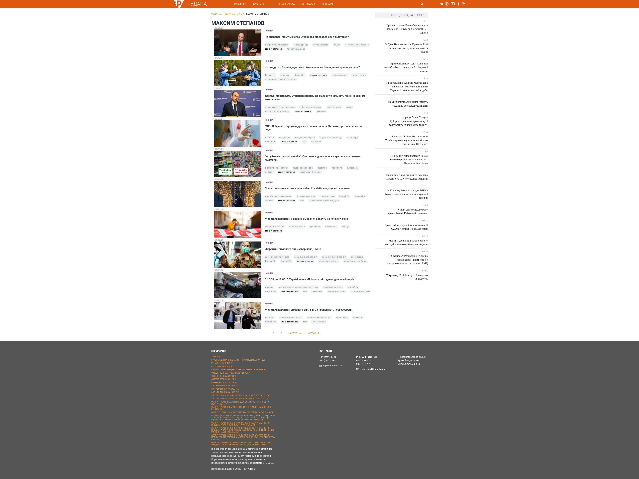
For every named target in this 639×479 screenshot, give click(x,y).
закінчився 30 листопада (277, 257)
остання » (314, 333)
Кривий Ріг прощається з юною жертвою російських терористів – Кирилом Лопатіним (409, 159)
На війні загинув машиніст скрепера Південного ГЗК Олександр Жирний (407, 176)
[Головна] (178, 7)
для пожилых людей (333, 287)
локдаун (269, 172)
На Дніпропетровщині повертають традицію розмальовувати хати (408, 103)
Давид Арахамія (320, 45)
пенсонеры (317, 291)
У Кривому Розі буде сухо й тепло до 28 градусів (407, 276)
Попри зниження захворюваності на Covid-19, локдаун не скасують (307, 188)
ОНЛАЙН (328, 4)
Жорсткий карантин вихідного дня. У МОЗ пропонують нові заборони (308, 309)
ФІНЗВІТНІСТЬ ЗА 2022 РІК (223, 379)
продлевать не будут (328, 261)
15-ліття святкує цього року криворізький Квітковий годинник (408, 211)
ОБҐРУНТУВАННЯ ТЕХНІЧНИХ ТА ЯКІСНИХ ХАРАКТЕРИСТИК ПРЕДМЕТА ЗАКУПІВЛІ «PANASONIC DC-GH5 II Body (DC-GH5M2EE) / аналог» (243, 437)
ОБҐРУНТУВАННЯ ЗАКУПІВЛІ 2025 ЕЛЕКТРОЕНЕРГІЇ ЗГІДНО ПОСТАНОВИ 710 (240, 403)
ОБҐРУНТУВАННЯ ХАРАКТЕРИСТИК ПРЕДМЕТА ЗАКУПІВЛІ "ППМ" (243, 412)
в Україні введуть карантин (278, 196)
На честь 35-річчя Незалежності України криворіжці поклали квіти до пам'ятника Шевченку (406, 140)
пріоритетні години (336, 291)
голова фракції (301, 45)
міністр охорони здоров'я (357, 45)
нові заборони (319, 322)
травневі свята (359, 75)
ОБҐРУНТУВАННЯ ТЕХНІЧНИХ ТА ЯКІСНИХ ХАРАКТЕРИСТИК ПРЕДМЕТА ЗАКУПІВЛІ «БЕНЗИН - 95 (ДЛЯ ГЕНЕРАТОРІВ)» (240, 443)
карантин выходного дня (334, 257)
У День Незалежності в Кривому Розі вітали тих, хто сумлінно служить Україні (406, 47)
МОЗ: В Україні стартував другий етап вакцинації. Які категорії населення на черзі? (313, 128)
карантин (284, 75)
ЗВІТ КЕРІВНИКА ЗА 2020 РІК (225, 389)
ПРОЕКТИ (258, 4)
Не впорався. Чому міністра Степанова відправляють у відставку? (307, 36)
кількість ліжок (334, 107)
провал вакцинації (296, 49)
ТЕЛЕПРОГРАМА (283, 4)
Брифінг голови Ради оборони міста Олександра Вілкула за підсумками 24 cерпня (406, 28)
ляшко (337, 45)
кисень (349, 107)
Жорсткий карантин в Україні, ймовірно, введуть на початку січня (306, 218)
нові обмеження (339, 75)
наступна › (295, 333)
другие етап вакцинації (331, 137)
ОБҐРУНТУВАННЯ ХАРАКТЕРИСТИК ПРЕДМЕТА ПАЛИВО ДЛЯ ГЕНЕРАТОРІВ (241, 408)
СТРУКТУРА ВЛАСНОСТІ (222, 366)
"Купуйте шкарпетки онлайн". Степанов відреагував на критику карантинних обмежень (313, 158)
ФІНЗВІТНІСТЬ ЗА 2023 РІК (223, 376)
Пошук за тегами (233, 13)
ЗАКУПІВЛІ (216, 357)
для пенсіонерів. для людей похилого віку (298, 287)
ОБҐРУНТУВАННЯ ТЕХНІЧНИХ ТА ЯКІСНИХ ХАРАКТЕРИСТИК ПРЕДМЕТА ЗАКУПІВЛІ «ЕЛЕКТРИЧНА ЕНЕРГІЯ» (240, 424)
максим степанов (273, 49)
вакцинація (284, 137)
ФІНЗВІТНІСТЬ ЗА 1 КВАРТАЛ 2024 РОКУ (230, 373)
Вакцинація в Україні (305, 137)
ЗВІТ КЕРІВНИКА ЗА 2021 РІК (225, 386)
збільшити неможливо (310, 107)
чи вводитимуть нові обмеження (281, 79)
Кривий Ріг (300, 75)
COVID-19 (269, 137)
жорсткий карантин (305, 196)
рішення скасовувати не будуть (324, 200)
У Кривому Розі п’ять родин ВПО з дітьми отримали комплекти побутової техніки (406, 194)
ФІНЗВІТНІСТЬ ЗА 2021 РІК (223, 382)
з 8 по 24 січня (327, 196)
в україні (269, 287)
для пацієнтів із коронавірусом (280, 107)
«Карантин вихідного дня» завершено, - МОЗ (293, 249)
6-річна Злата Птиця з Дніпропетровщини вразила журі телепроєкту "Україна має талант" (408, 120)
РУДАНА (197, 4)
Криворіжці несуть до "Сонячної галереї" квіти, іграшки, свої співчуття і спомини (405, 67)
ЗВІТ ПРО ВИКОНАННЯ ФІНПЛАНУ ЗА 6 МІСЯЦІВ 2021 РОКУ (239, 399)
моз (304, 142)
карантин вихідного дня (305, 257)
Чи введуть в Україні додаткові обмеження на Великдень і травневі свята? (312, 67)
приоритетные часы (360, 291)
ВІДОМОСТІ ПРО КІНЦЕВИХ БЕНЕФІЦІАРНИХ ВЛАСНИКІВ (238, 369)
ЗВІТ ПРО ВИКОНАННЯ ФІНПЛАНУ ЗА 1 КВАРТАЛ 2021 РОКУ (240, 395)
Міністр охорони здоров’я (277, 111)
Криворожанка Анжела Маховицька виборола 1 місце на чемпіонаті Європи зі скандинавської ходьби (407, 86)
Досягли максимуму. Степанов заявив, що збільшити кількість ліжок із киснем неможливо (315, 97)
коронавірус (352, 137)
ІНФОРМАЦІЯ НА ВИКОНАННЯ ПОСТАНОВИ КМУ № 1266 (238, 360)
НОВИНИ (239, 4)
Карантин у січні (297, 227)
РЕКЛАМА (308, 4)
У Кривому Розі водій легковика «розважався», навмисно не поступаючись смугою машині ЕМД (407, 259)
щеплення (316, 142)
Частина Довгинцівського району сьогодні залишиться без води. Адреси (406, 242)
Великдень (270, 75)
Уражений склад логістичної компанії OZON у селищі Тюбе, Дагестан (406, 226)
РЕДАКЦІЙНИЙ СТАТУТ (222, 363)
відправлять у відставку (276, 45)
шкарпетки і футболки (310, 172)
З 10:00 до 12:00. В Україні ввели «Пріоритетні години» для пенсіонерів (309, 279)
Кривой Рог (352, 168)
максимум (321, 111)
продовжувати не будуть (355, 261)
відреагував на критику (276, 168)
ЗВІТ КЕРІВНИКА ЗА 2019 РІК (225, 392)
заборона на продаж (303, 168)
